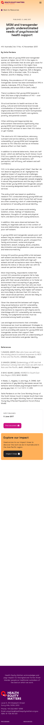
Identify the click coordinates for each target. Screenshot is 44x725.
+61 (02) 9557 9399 (15, 709)
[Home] (12, 2)
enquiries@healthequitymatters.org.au (22, 711)
